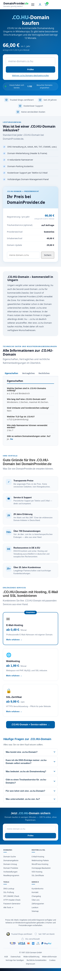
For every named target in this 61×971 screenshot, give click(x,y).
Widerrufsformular (49, 956)
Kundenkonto (37, 888)
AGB (6, 956)
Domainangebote (10, 860)
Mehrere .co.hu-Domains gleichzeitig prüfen (30, 75)
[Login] (40, 4)
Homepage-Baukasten (41, 868)
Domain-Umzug (10, 864)
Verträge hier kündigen (15, 960)
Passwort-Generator (11, 903)
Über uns (35, 900)
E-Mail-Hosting (38, 856)
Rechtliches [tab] (44, 373)
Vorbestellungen (10, 871)
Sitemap (35, 911)
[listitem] (30, 751)
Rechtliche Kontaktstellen (36, 960)
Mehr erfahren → (14, 639)
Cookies (52, 960)
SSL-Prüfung (8, 892)
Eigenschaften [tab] (11, 373)
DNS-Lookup (8, 888)
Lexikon (35, 907)
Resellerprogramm (11, 875)
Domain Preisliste (10, 868)
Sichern (47, 255)
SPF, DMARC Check (11, 896)
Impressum (30, 964)
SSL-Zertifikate (38, 875)
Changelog (36, 896)
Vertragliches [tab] (28, 373)
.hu (11, 439)
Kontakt (35, 892)
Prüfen (30, 69)
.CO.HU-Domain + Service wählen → (30, 724)
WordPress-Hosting (40, 864)
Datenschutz (16, 956)
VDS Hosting (37, 871)
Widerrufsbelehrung (31, 956)
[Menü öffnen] (32, 4)
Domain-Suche (9, 856)
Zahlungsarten (38, 903)
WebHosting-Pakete (40, 860)
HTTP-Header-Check (11, 900)
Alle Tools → (8, 907)
